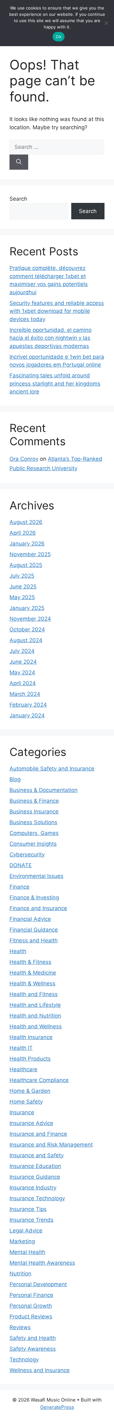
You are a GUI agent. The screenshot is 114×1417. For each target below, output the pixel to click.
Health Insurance (31, 1037)
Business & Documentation (44, 790)
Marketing (22, 1241)
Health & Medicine (33, 973)
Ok (58, 36)
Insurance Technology (37, 1198)
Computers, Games (34, 833)
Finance (19, 887)
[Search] (19, 162)
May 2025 (22, 597)
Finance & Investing (34, 897)
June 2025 (23, 586)
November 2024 (30, 619)
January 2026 (27, 543)
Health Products (30, 1058)
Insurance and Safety (37, 1155)
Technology (24, 1359)
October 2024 (27, 629)
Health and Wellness (36, 1026)
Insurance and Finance (38, 1134)
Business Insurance (34, 811)
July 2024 (22, 651)
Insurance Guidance (35, 1177)
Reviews (20, 1327)
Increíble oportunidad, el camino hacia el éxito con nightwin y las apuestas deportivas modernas (51, 338)
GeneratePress (57, 1407)
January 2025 (27, 608)
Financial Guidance (34, 930)
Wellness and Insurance (40, 1370)
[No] (106, 23)
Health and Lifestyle (35, 1005)
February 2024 (28, 705)
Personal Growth (31, 1306)
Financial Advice (30, 919)
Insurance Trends (32, 1220)
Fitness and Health (34, 940)
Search (18, 199)
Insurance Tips (28, 1209)
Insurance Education (35, 1166)
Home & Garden (30, 1091)
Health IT (21, 1048)
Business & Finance (34, 801)
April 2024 (23, 683)
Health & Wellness (32, 983)
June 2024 (23, 662)
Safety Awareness (33, 1349)
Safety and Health (33, 1338)
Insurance (22, 1112)
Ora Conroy (24, 459)
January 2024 (27, 715)
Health (18, 951)
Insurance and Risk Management (51, 1144)
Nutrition (20, 1273)
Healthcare (23, 1069)
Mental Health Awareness (42, 1263)
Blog (15, 779)
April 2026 (23, 533)
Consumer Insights (33, 844)
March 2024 (25, 694)
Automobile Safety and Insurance (52, 768)
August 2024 (26, 640)
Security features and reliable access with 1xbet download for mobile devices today (57, 311)
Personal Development (38, 1284)
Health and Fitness (34, 994)
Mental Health (27, 1252)
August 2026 (26, 522)
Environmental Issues (36, 876)
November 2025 (30, 554)
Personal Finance (31, 1295)
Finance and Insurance (38, 908)
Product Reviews (31, 1316)
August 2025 (26, 565)
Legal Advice (26, 1230)
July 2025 (22, 576)
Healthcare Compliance (39, 1080)
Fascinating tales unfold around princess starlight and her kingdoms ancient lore (55, 383)
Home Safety (26, 1101)
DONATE (21, 865)
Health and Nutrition (35, 1016)
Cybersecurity (27, 854)
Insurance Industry (33, 1187)
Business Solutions (33, 822)
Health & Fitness (30, 962)
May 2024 (22, 672)
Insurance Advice (31, 1123)
